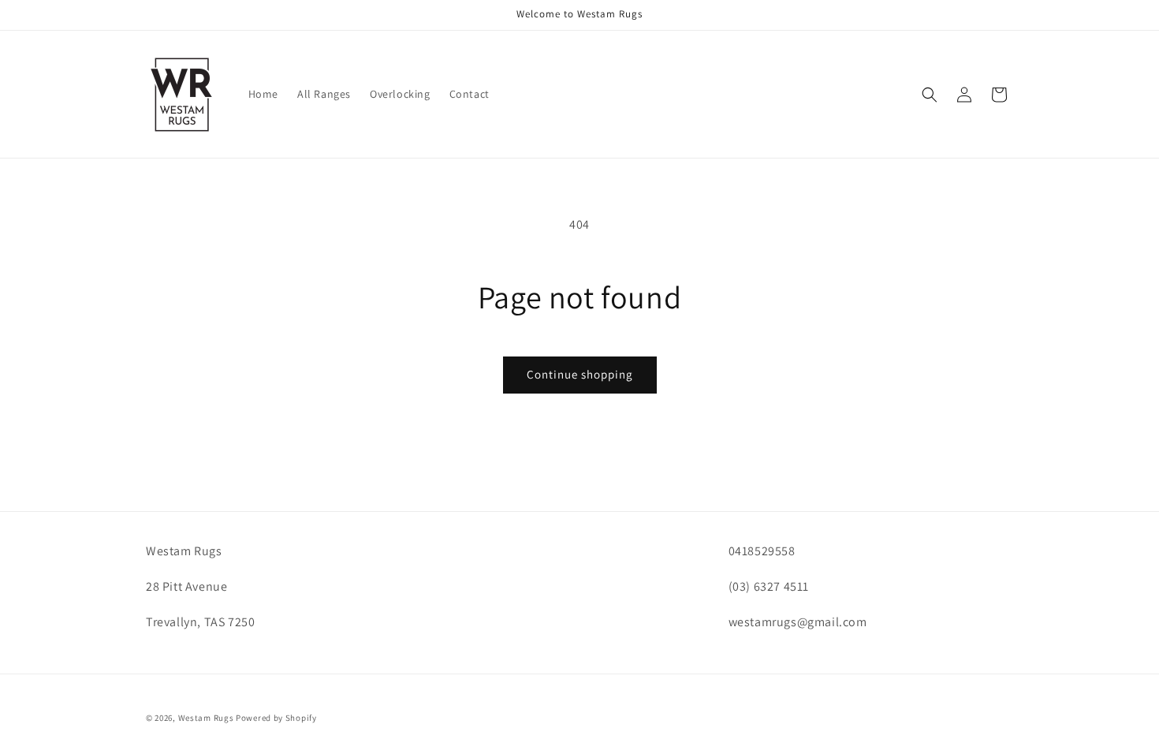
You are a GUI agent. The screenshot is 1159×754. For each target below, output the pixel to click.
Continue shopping (580, 374)
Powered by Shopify (276, 717)
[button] (929, 94)
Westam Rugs (206, 717)
